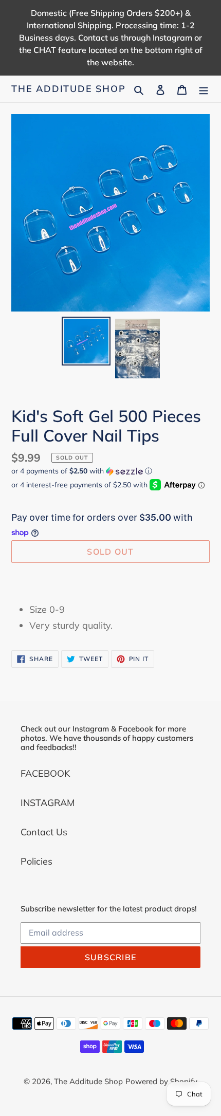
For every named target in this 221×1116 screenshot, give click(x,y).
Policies (36, 861)
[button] (81, 471)
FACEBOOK (45, 773)
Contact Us (44, 832)
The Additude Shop (68, 89)
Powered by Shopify (161, 1081)
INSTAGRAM (48, 803)
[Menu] (203, 89)
